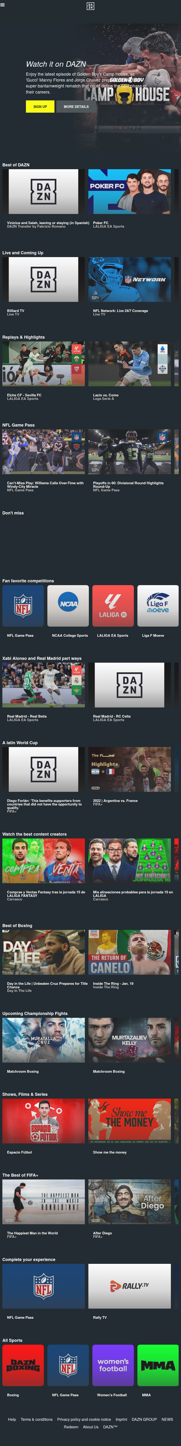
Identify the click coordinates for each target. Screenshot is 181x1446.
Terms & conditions (37, 1419)
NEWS (167, 1419)
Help (12, 1419)
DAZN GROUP (144, 1419)
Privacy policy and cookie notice (84, 1419)
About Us (91, 1427)
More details (76, 106)
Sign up (40, 106)
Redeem (71, 1427)
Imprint (121, 1419)
